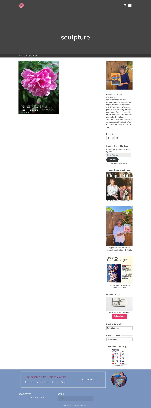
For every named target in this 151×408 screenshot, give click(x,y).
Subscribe (112, 160)
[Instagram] (113, 138)
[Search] (125, 5)
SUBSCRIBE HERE (36, 398)
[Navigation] (130, 5)
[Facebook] (108, 138)
